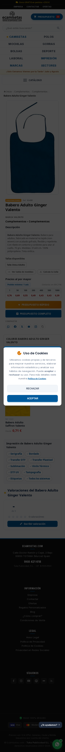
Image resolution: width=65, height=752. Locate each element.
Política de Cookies (37, 379)
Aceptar (32, 398)
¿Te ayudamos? (50, 724)
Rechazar (32, 388)
